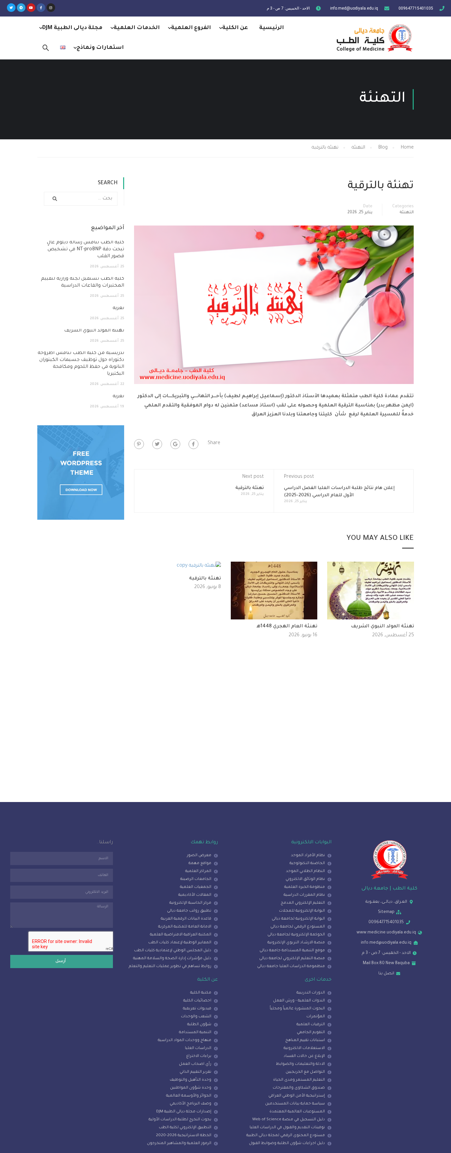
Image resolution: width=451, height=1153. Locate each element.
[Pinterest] (139, 444)
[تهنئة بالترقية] (199, 566)
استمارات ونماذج (100, 48)
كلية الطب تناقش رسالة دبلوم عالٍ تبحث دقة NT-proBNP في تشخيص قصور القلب (85, 249)
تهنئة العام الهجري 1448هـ (287, 626)
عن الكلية (235, 28)
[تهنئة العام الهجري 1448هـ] (274, 591)
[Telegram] (21, 7)
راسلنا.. (104, 842)
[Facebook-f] (41, 7)
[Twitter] (11, 7)
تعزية (118, 308)
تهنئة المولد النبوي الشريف (382, 626)
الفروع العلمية (191, 28)
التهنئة (406, 212)
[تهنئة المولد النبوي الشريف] (370, 591)
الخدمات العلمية (137, 28)
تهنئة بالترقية (249, 488)
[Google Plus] (175, 444)
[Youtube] (31, 7)
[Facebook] (193, 444)
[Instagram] (51, 7)
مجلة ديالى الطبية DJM (72, 28)
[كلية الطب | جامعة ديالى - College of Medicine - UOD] (372, 38)
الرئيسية (271, 28)
